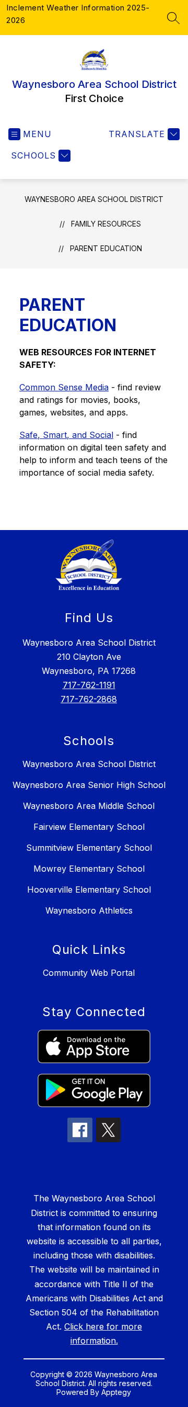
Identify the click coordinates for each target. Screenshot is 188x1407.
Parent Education (106, 248)
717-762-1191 (89, 685)
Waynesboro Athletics (89, 910)
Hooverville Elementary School (89, 889)
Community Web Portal (89, 972)
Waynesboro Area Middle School (89, 806)
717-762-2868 (89, 699)
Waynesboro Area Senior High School (89, 785)
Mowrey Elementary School (89, 868)
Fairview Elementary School (89, 826)
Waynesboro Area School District (94, 199)
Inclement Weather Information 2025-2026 (78, 14)
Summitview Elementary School (89, 847)
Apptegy (116, 1392)
